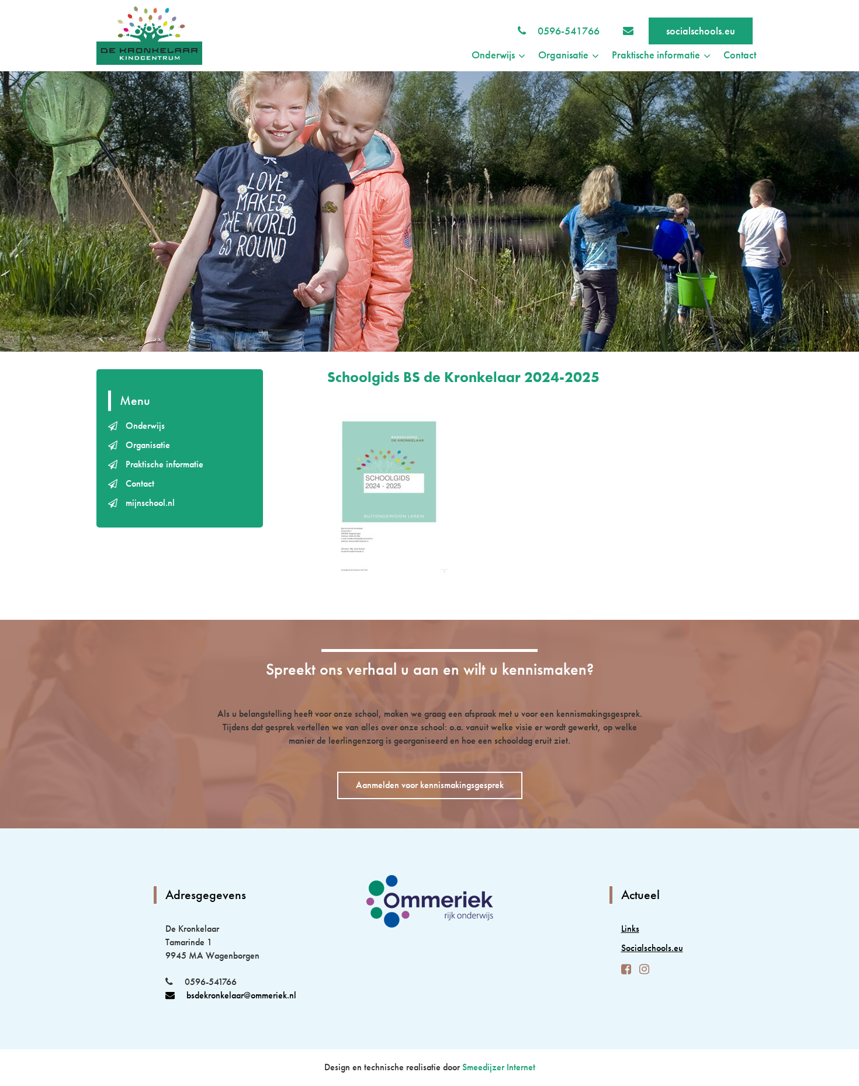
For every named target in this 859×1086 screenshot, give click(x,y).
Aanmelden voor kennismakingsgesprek (430, 785)
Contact (739, 54)
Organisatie (148, 445)
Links (630, 928)
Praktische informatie (164, 464)
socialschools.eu (700, 30)
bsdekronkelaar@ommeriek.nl (241, 995)
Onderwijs (145, 425)
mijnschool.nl (150, 503)
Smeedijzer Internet (498, 1067)
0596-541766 (569, 30)
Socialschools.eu (652, 948)
